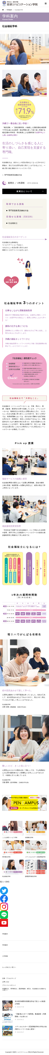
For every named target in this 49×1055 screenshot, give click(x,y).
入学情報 (5, 956)
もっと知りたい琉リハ (9, 967)
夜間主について (24, 191)
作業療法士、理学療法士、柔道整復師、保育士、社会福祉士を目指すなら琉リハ (24, 989)
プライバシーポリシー (9, 985)
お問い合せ (5, 982)
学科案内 (5, 945)
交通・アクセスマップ (9, 978)
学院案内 (5, 934)
